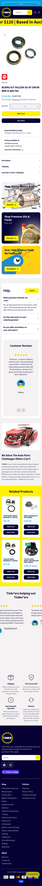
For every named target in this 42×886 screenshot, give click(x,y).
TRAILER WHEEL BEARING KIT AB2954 (10, 560)
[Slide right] (23, 410)
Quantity (5, 106)
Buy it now (21, 121)
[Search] (29, 12)
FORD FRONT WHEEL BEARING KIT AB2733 (10, 516)
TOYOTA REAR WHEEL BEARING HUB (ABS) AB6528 (31, 560)
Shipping (15, 99)
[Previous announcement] (3, 3)
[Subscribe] (37, 757)
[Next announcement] (38, 3)
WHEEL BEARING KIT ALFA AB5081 (31, 516)
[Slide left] (18, 410)
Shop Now (10, 205)
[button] (38, 12)
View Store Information (13, 150)
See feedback (11, 269)
